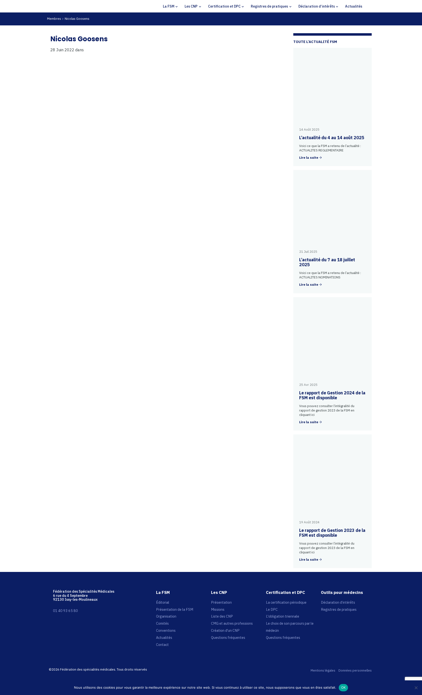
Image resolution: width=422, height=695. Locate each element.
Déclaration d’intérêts (316, 6)
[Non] (415, 687)
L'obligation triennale (282, 616)
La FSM (168, 6)
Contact (162, 644)
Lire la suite (308, 158)
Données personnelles (355, 671)
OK (343, 687)
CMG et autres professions (232, 623)
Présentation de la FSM (174, 609)
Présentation (221, 602)
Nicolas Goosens (77, 19)
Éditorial (162, 602)
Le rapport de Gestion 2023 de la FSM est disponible (332, 532)
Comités (162, 623)
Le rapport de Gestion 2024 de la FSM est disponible (332, 395)
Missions (217, 609)
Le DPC (272, 609)
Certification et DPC (224, 6)
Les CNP (191, 6)
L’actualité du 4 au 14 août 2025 (331, 137)
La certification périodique (286, 602)
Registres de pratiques (269, 6)
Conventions (166, 630)
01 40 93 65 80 (65, 610)
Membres (54, 19)
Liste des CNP (222, 616)
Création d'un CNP (225, 630)
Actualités (353, 6)
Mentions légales (323, 671)
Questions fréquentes (228, 637)
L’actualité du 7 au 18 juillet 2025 (327, 262)
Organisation (166, 616)
